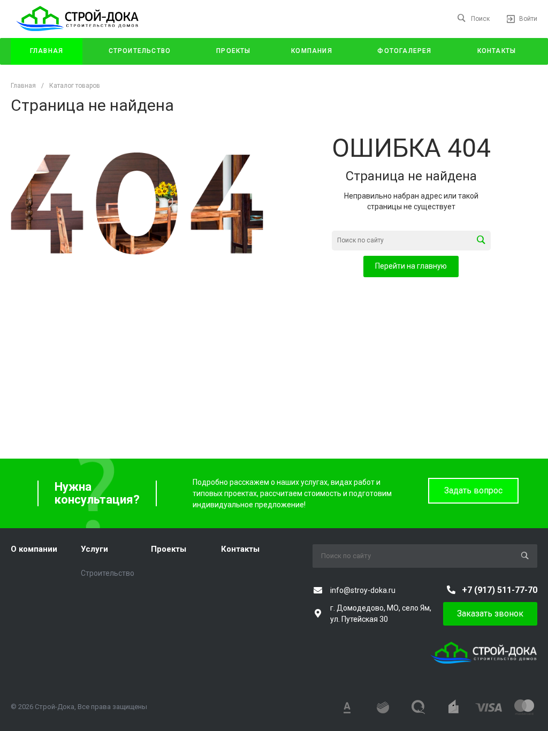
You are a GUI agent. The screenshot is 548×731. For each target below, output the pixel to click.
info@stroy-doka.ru (362, 590)
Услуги (94, 549)
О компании (34, 549)
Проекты (168, 549)
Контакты (240, 549)
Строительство (107, 573)
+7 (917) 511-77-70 (499, 590)
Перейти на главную (411, 266)
